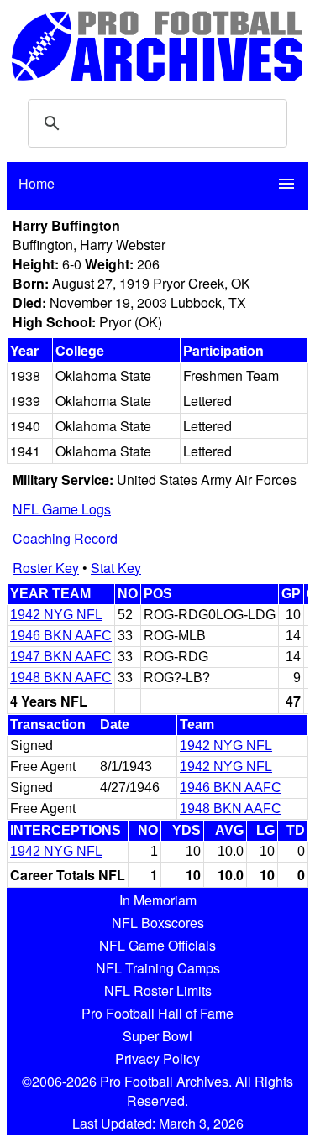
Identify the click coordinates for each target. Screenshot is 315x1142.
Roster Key (46, 567)
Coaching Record (65, 538)
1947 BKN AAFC (61, 656)
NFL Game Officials (157, 945)
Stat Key (116, 567)
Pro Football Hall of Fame (157, 1013)
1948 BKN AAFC (61, 677)
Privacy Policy (157, 1058)
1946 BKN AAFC (61, 635)
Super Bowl (157, 1036)
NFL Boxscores (158, 922)
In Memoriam (158, 900)
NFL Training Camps (158, 968)
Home (36, 183)
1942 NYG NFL (56, 615)
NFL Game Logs (62, 509)
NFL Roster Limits (158, 990)
